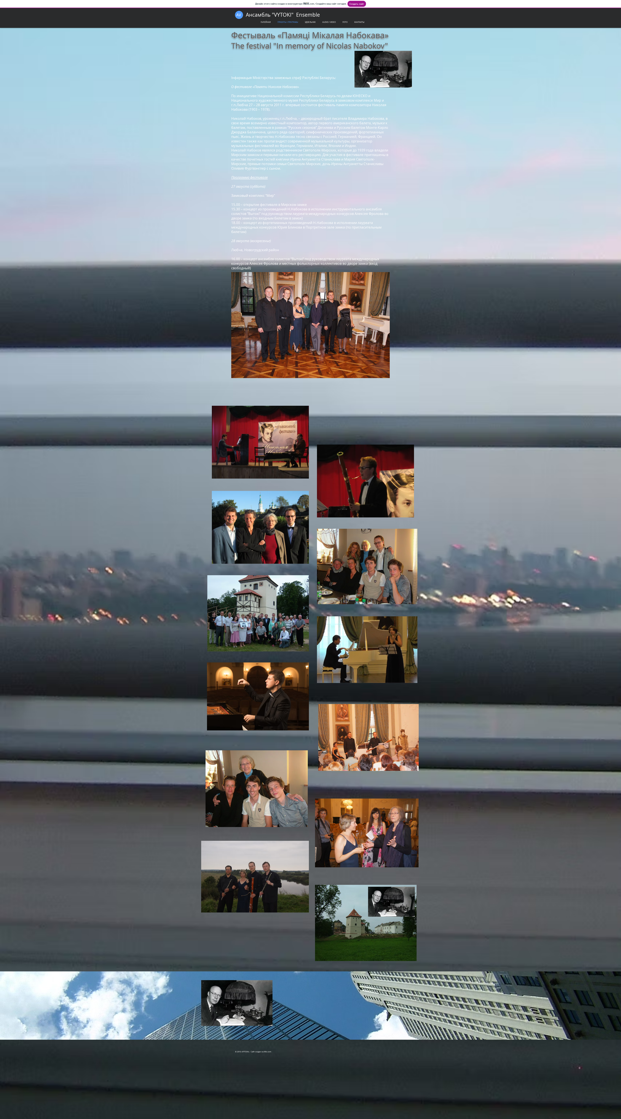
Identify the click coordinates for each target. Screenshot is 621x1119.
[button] (345, 22)
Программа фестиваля (249, 177)
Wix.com (267, 1051)
